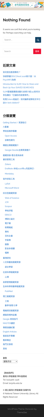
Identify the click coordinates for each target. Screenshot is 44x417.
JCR (6, 202)
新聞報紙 (9, 227)
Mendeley (9, 174)
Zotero (8, 164)
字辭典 (8, 240)
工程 (7, 301)
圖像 (7, 244)
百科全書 (9, 236)
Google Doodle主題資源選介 (17, 150)
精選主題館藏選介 (11, 145)
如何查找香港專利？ (12, 72)
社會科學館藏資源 (11, 272)
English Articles (10, 332)
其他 (5, 348)
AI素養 (6, 127)
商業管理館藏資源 (11, 282)
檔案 (7, 253)
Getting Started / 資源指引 (14, 122)
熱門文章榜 (8, 344)
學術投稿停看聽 (10, 131)
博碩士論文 (10, 219)
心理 (7, 277)
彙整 (5, 358)
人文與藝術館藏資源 (12, 262)
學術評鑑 (9, 210)
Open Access (11, 136)
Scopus (8, 206)
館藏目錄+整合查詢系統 (13, 155)
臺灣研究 (7, 258)
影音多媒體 (10, 248)
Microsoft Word (12, 188)
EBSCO (8, 215)
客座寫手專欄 (9, 336)
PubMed (9, 291)
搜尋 (37, 51)
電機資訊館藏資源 (11, 310)
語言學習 (9, 267)
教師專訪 (7, 340)
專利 (7, 232)
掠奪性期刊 (10, 140)
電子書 (8, 223)
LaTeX (7, 184)
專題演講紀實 (9, 327)
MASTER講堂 (9, 323)
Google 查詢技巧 (10, 319)
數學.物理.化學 (11, 305)
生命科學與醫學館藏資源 (13, 286)
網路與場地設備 (10, 315)
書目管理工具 (9, 159)
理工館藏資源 (9, 296)
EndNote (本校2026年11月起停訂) (19, 168)
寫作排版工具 (9, 179)
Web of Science (12, 198)
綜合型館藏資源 (10, 193)
